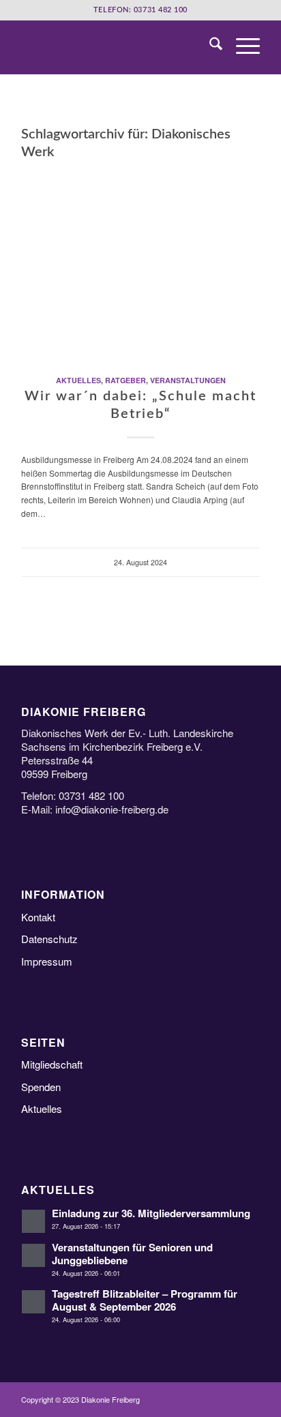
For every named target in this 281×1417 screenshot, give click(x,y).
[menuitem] (209, 47)
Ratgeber (125, 380)
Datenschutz (49, 938)
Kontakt (38, 917)
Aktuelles (78, 380)
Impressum (46, 961)
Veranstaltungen (188, 380)
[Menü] (241, 47)
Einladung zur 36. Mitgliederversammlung (151, 1213)
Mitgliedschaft (52, 1064)
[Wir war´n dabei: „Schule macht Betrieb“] (140, 262)
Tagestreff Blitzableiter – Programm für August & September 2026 (144, 1300)
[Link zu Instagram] (249, 1400)
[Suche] (209, 47)
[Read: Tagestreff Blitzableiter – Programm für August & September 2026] (33, 1301)
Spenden (41, 1086)
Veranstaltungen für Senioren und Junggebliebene (132, 1254)
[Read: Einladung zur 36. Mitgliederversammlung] (33, 1221)
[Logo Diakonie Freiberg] (116, 47)
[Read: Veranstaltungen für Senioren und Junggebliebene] (33, 1255)
